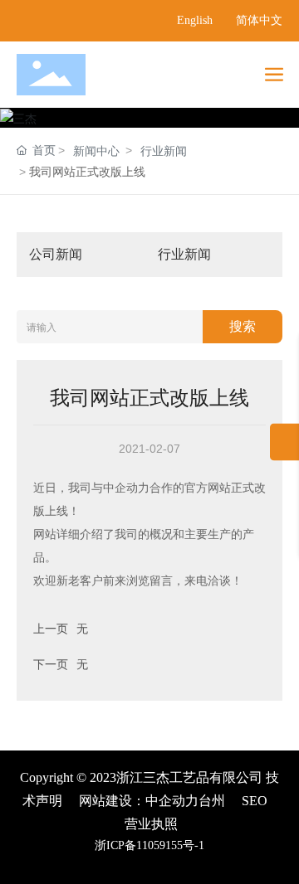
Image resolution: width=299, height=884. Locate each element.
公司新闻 (55, 254)
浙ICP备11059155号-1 (149, 845)
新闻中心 (96, 151)
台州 (212, 801)
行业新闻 (163, 151)
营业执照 (151, 824)
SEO (254, 801)
